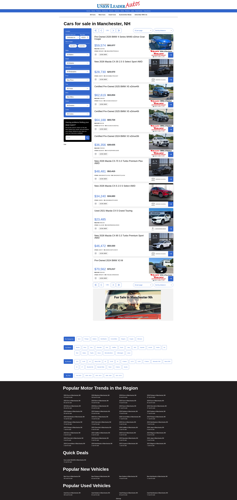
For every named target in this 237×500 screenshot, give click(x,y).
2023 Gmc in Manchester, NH (72, 434)
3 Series (124, 361)
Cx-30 (111, 361)
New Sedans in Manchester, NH (128, 477)
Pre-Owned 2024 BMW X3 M (108, 260)
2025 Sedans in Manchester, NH (156, 412)
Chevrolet (99, 347)
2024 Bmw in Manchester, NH (100, 407)
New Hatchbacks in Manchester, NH (157, 477)
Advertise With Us (141, 15)
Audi (135, 347)
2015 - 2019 (98, 375)
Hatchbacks (104, 339)
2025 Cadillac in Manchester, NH (100, 434)
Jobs (132, 11)
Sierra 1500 (98, 361)
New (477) (72, 46)
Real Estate (139, 11)
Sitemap (118, 498)
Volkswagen (120, 353)
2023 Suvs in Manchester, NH (127, 407)
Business (105, 11)
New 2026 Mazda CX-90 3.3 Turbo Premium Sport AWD (119, 236)
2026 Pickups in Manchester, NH (156, 396)
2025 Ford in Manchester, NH (127, 434)
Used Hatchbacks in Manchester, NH (157, 494)
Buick (121, 347)
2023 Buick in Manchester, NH (100, 439)
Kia (164, 347)
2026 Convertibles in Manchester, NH (130, 417)
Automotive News (125, 15)
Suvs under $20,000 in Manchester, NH (75, 461)
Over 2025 (78, 375)
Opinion (117, 11)
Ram (77, 353)
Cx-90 (139, 361)
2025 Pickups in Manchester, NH (73, 428)
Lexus (128, 353)
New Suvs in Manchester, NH (72, 477)
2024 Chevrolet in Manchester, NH (73, 439)
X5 (105, 361)
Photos (127, 11)
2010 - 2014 (119, 375)
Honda (158, 347)
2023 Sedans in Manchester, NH (100, 412)
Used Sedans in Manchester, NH (100, 494)
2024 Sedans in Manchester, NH (128, 412)
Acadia (125, 367)
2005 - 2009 (109, 375)
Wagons (123, 339)
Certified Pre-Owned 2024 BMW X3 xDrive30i (116, 136)
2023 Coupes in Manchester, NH (128, 444)
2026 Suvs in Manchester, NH (72, 396)
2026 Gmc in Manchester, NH (72, 401)
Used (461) (82, 46)
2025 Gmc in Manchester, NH (127, 423)
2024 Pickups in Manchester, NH (73, 423)
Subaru (84, 353)
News (93, 11)
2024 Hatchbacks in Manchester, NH (101, 444)
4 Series (118, 367)
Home (88, 11)
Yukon (110, 367)
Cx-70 (132, 361)
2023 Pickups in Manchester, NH (156, 417)
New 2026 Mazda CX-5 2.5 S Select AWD (114, 186)
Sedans (94, 339)
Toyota (92, 353)
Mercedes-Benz (109, 353)
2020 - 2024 (88, 375)
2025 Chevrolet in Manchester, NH (101, 428)
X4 (76, 367)
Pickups (87, 339)
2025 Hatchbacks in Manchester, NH (157, 423)
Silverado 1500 (156, 361)
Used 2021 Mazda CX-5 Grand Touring (113, 211)
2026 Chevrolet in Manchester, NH (157, 407)
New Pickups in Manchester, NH (100, 477)
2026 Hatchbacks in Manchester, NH (74, 417)
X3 (90, 361)
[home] (118, 4)
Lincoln (150, 347)
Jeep (128, 347)
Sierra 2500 (167, 361)
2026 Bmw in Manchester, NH (127, 396)
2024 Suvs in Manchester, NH (155, 401)
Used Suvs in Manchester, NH (72, 494)
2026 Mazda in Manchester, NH (100, 396)
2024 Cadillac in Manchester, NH (128, 428)
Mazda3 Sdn (90, 367)
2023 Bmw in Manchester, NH (72, 407)
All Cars (92, 15)
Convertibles (114, 339)
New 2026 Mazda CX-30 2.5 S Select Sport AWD (118, 62)
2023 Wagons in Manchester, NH (156, 444)
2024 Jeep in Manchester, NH (155, 428)
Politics (98, 11)
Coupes (131, 339)
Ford (107, 347)
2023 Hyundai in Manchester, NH (128, 439)
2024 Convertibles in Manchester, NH (74, 444)
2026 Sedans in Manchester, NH (73, 412)
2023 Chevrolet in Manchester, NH (101, 423)
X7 (82, 367)
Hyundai (142, 347)
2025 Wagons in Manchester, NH (156, 434)
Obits (122, 11)
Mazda (78, 347)
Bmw (85, 347)
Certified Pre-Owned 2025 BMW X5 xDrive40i (116, 86)
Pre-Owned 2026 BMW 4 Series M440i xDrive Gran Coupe (119, 38)
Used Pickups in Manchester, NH (128, 494)
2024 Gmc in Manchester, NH (99, 417)
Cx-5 (77, 361)
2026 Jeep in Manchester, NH (155, 439)
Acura (99, 353)
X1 (117, 361)
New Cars (102, 15)
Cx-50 (83, 361)
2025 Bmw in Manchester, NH (100, 401)
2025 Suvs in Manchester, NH (127, 401)
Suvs (79, 339)
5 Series (147, 361)
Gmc (91, 347)
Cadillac (114, 347)
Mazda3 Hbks (100, 367)
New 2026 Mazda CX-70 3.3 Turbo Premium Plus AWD (118, 162)
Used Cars (112, 15)
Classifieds (147, 11)
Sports (111, 11)
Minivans (139, 339)
